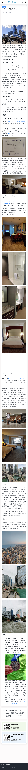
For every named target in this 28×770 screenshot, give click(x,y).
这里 (8, 133)
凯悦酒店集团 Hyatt (14, 712)
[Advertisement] (14, 20)
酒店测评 (10, 716)
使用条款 (3, 764)
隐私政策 (8, 764)
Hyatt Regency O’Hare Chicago (16, 121)
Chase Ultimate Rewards (11, 710)
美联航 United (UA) (12, 715)
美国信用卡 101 (12, 2)
